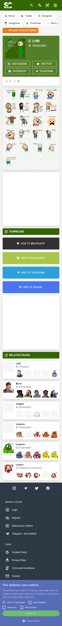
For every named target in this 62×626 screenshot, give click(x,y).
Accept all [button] (31, 613)
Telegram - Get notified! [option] (24, 533)
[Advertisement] (31, 199)
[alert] (31, 603)
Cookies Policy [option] (19, 552)
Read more (29, 597)
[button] (39, 5)
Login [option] (15, 510)
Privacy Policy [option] (19, 560)
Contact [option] (16, 576)
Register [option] (16, 517)
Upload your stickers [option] (22, 525)
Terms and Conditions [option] (23, 568)
